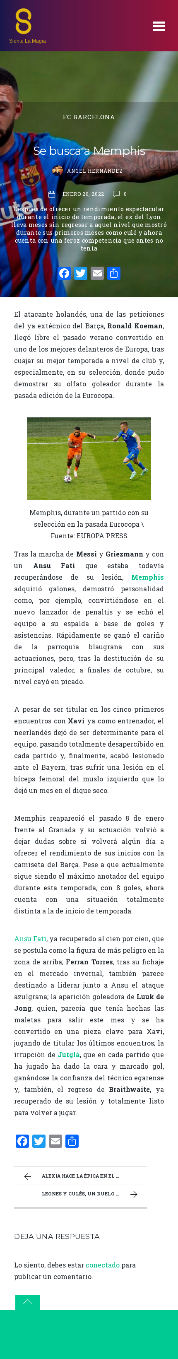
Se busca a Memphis (89, 151)
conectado (103, 1264)
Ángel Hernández (95, 170)
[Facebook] (64, 274)
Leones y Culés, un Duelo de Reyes (91, 1193)
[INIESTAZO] (23, 31)
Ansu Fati (30, 938)
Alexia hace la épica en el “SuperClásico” (94, 1176)
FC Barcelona (89, 117)
